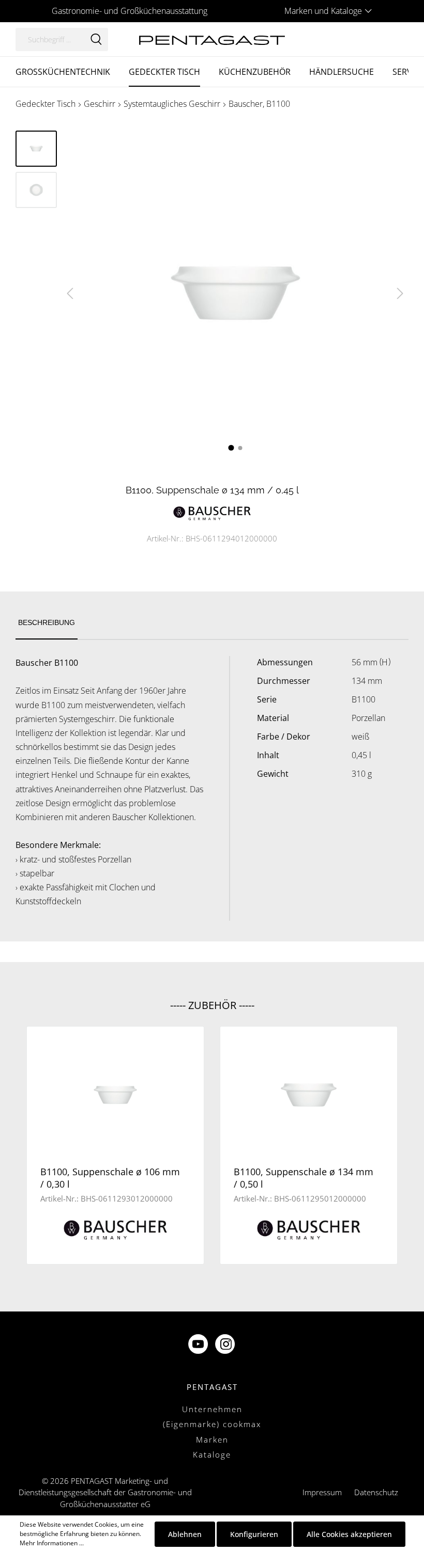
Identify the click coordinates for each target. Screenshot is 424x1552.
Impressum (322, 1492)
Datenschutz (376, 1492)
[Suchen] (96, 39)
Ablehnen (185, 1534)
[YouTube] (199, 1345)
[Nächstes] (400, 293)
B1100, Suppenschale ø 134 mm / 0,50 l (303, 1177)
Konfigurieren (254, 1534)
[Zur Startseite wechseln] (211, 39)
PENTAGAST (212, 1387)
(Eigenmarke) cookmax (212, 1424)
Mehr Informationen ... (52, 1543)
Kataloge (212, 1454)
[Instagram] (226, 1345)
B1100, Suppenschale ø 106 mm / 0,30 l (110, 1177)
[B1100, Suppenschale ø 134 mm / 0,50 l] (309, 1095)
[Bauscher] (212, 512)
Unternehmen (212, 1409)
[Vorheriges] (70, 293)
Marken (212, 1439)
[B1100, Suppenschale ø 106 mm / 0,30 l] (115, 1095)
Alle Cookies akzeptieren (349, 1534)
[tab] (47, 623)
